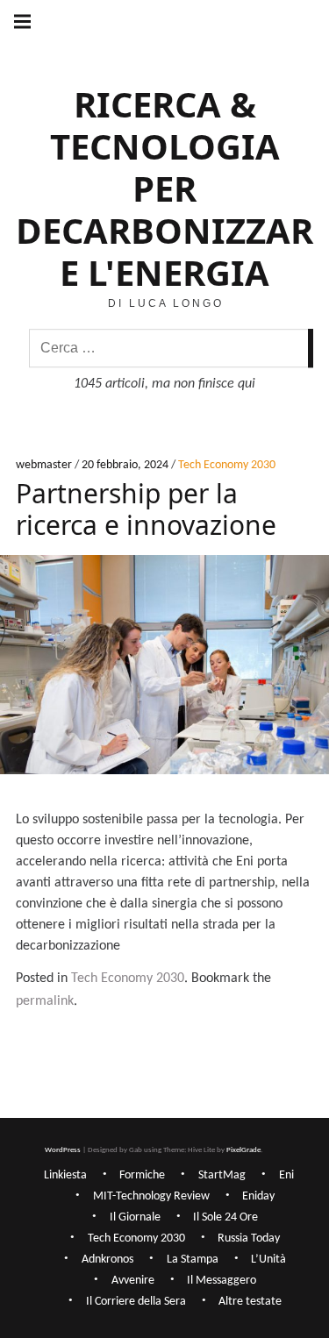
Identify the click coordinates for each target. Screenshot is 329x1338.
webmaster (45, 466)
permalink (45, 1001)
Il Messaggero (221, 1280)
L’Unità (268, 1259)
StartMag (222, 1175)
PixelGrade (243, 1150)
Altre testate (250, 1301)
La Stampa (192, 1259)
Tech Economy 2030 (226, 466)
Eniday (258, 1196)
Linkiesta (65, 1175)
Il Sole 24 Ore (225, 1217)
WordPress (63, 1150)
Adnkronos (107, 1259)
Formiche (142, 1175)
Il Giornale (135, 1217)
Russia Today (249, 1238)
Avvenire (132, 1280)
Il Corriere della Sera (136, 1301)
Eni (286, 1175)
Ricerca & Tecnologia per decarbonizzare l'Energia (164, 188)
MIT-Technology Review (151, 1196)
